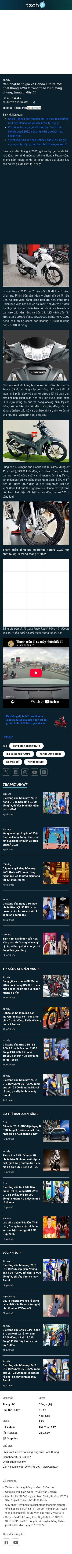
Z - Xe (42, 1410)
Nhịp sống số (9, 1296)
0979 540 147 (23, 1457)
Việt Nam (7, 829)
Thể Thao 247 (47, 1427)
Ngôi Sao (44, 1415)
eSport (6, 899)
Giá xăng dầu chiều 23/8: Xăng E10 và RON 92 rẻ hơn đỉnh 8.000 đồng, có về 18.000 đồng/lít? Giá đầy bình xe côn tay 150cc (21, 1337)
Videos (11, 1427)
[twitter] (6, 772)
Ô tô (5, 1122)
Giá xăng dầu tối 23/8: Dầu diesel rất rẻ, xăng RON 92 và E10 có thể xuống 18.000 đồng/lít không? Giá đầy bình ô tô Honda (21, 1195)
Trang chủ (9, 1404)
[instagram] (25, 772)
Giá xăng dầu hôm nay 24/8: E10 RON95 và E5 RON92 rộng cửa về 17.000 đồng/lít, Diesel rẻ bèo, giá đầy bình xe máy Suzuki (21, 1087)
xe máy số (12, 761)
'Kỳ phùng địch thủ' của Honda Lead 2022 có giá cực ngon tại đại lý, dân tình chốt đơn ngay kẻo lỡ (26, 720)
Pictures (12, 1432)
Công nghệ (45, 1404)
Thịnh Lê (16, 98)
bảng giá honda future (26, 745)
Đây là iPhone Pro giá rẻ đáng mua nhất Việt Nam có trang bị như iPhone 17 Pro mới (21, 1304)
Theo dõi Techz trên (15, 107)
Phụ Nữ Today (11, 1410)
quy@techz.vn (18, 1461)
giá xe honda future (18, 753)
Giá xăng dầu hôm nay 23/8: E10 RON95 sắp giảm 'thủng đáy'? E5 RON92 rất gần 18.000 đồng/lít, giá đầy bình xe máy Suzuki (22, 1273)
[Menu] (68, 5)
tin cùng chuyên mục (20, 969)
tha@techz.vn (50, 1466)
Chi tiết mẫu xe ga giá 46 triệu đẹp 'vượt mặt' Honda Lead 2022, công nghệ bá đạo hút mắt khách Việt (35, 131)
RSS (41, 1421)
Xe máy (6, 80)
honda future (36, 761)
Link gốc (8, 737)
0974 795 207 (32, 1466)
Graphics (12, 1438)
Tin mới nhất (15, 785)
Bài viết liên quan (13, 114)
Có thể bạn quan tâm (19, 1114)
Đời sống (7, 794)
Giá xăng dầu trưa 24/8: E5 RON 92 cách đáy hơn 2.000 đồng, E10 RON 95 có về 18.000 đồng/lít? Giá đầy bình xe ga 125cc (21, 1052)
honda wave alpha (50, 753)
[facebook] (15, 772)
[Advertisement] (36, 206)
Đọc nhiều (11, 1252)
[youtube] (34, 772)
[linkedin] (44, 772)
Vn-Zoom (44, 1432)
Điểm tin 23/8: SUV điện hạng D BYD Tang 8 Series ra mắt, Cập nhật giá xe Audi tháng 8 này (22, 1130)
